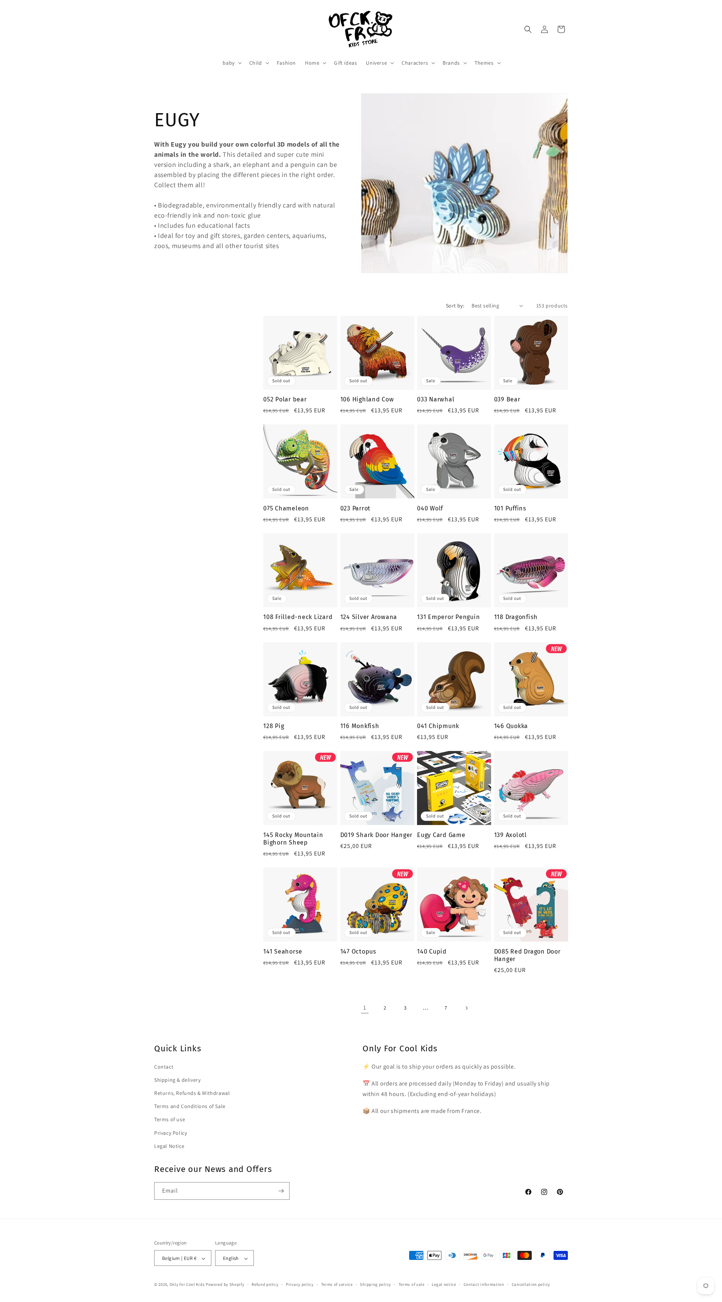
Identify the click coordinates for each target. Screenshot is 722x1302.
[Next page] (466, 1008)
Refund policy (265, 1284)
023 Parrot (355, 508)
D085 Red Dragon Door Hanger (527, 955)
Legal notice (444, 1284)
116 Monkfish (359, 726)
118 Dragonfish (516, 617)
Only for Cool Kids (187, 1284)
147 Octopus (358, 951)
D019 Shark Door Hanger (376, 835)
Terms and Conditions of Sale (190, 1106)
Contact (163, 1066)
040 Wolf (430, 508)
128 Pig (273, 726)
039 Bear (507, 399)
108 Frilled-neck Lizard (297, 617)
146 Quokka (511, 726)
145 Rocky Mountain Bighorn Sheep (293, 838)
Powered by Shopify (225, 1284)
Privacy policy (300, 1284)
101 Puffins (510, 508)
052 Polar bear (285, 399)
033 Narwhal (435, 399)
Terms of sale (412, 1284)
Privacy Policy (170, 1132)
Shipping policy (375, 1284)
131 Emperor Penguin (448, 617)
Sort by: (455, 305)
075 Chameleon (286, 508)
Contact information (484, 1284)
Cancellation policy (531, 1284)
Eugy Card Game (441, 835)
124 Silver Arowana (368, 617)
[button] (231, 63)
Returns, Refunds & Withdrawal (192, 1093)
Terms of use (169, 1119)
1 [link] (364, 1007)
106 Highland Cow (367, 399)
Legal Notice (169, 1146)
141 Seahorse (282, 951)
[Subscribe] (281, 1191)
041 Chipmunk (438, 726)
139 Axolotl (510, 835)
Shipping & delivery (177, 1079)
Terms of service (337, 1284)
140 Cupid (432, 951)
